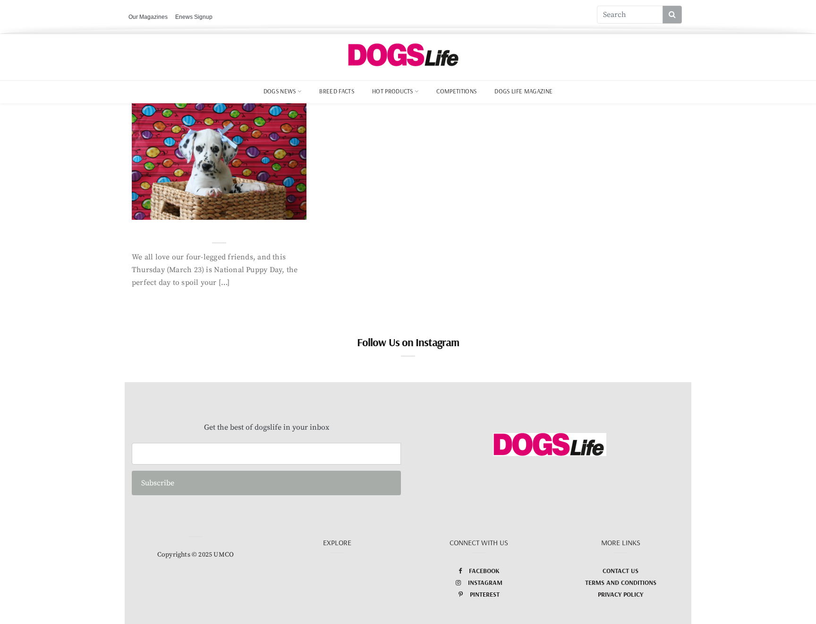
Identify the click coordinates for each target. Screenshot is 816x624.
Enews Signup (193, 17)
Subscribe (157, 483)
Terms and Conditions (620, 582)
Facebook (484, 570)
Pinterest (485, 594)
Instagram (485, 582)
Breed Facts (336, 91)
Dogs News (280, 91)
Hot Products (392, 91)
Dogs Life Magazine (523, 91)
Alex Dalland (175, 210)
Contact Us (620, 570)
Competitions (456, 91)
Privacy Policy (620, 594)
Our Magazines (148, 17)
